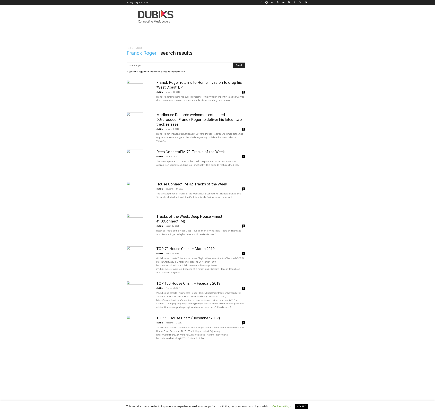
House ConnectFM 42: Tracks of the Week (191, 184)
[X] (300, 2)
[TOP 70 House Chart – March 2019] (135, 254)
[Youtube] (305, 2)
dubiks (159, 92)
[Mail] (272, 2)
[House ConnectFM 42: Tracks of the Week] (135, 190)
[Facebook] (260, 2)
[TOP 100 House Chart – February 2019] (135, 289)
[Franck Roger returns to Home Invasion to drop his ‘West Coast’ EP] (135, 88)
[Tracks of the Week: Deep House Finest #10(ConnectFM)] (135, 222)
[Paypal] (277, 2)
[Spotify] (288, 2)
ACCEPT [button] (301, 406)
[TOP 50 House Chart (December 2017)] (135, 324)
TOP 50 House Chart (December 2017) (188, 318)
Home (130, 47)
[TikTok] (294, 2)
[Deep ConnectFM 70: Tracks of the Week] (135, 158)
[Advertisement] (217, 380)
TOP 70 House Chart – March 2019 (185, 249)
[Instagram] (266, 2)
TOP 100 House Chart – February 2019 (188, 283)
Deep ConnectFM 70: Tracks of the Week (190, 152)
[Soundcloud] (283, 2)
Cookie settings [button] (281, 406)
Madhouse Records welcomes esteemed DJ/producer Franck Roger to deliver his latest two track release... (199, 119)
